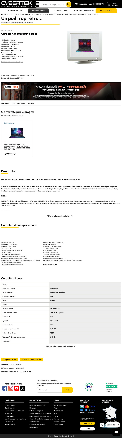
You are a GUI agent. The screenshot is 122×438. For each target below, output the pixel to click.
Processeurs (9, 422)
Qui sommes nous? (60, 405)
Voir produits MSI (9, 359)
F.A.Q (56, 416)
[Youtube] (16, 388)
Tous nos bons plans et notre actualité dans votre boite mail (54, 384)
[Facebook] (4, 388)
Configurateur (61, 10)
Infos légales (33, 427)
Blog (55, 413)
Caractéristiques (19, 103)
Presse (56, 408)
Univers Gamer (38, 10)
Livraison (32, 408)
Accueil (3, 14)
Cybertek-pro (58, 424)
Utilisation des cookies (37, 424)
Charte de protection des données (41, 419)
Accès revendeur (59, 422)
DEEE (12, 30)
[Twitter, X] (22, 388)
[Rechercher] (68, 4)
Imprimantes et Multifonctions (15, 419)
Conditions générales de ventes (40, 416)
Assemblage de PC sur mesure (40, 413)
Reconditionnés (10, 424)
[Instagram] (10, 388)
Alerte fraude (34, 422)
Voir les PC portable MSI (31, 359)
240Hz (54, 264)
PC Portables (9, 416)
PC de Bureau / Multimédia (14, 411)
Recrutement (58, 411)
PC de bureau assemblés (84, 10)
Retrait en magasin (36, 411)
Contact (87, 423)
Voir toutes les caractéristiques (12, 62)
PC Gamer (8, 413)
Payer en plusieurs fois (37, 405)
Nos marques (58, 419)
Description (5, 103)
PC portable (13, 14)
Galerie (31, 103)
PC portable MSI (25, 14)
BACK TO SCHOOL (106, 10)
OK (67, 390)
